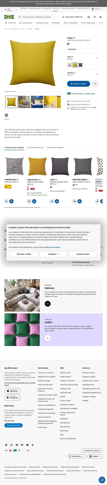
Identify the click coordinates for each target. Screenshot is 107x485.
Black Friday (64, 431)
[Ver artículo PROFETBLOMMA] (83, 166)
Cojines (37, 29)
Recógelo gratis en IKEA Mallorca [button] (80, 104)
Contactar (55, 11)
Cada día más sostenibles (68, 409)
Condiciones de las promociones (14, 471)
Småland (85, 401)
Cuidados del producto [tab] (55, 147)
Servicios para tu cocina (90, 381)
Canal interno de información (55, 471)
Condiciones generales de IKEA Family (54, 474)
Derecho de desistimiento (46, 405)
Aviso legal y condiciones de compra (15, 467)
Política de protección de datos (70, 467)
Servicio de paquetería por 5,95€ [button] (80, 101)
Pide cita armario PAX (83, 8)
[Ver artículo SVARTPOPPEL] (37, 166)
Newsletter (64, 419)
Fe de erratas (42, 427)
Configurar (52, 254)
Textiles (30, 29)
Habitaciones (14, 29)
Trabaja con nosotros (67, 381)
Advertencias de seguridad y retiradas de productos (47, 422)
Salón (22, 29)
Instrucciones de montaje (46, 413)
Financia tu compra (89, 397)
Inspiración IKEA (65, 393)
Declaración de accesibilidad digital (30, 474)
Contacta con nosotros (46, 373)
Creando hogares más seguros (67, 414)
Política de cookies (34, 467)
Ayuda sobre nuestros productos (45, 390)
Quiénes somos (65, 373)
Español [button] (97, 9)
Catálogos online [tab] (42, 23)
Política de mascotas (10, 474)
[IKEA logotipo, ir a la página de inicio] (9, 17)
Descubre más (9, 420)
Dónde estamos (65, 377)
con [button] (83, 94)
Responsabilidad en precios (35, 471)
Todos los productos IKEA (69, 385)
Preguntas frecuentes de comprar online (46, 400)
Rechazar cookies (24, 254)
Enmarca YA (56, 8)
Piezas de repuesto (44, 417)
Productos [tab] (12, 23)
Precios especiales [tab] (88, 23)
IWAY (61, 435)
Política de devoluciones (90, 471)
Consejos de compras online (47, 395)
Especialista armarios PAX (91, 389)
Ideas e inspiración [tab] (71, 23)
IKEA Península (65, 427)
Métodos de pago (44, 381)
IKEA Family (23, 8)
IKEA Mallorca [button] (10, 10)
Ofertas (62, 397)
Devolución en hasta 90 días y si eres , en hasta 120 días (83, 108)
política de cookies (52, 247)
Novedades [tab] (56, 23)
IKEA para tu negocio (35, 8)
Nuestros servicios (88, 373)
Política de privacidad (88, 467)
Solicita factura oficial (45, 385)
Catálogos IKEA (65, 389)
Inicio (5, 29)
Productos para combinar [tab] (14, 147)
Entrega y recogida (88, 377)
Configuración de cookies (50, 467)
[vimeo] (22, 445)
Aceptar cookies (82, 254)
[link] (70, 65)
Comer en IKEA (47, 8)
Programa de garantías (46, 409)
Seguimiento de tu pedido (46, 377)
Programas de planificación (91, 393)
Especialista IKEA (88, 385)
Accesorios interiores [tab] (35, 147)
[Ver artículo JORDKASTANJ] (14, 166)
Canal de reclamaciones (73, 471)
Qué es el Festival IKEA (68, 439)
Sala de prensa (65, 423)
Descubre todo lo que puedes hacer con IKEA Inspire (19, 384)
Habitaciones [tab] (27, 23)
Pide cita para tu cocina (68, 8)
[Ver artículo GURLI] (60, 166)
